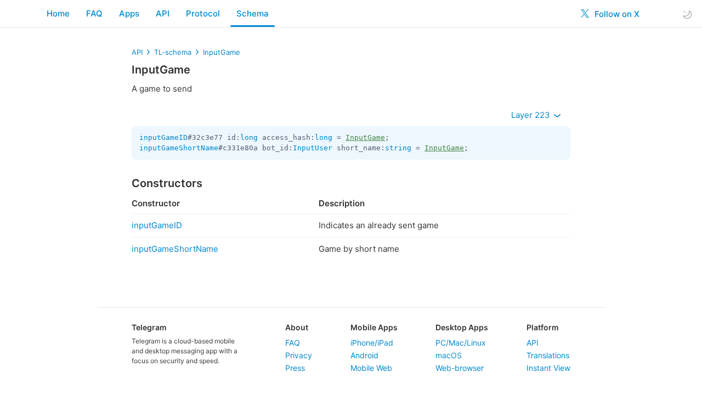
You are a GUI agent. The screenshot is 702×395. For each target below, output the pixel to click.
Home (58, 13)
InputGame (221, 52)
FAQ (94, 13)
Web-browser (459, 368)
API (162, 13)
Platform (542, 327)
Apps (129, 13)
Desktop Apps (461, 327)
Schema (252, 13)
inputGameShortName (178, 148)
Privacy (298, 355)
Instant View (548, 368)
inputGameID (163, 137)
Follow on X (615, 14)
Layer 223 (531, 115)
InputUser (312, 148)
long (249, 137)
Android (364, 355)
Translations (547, 355)
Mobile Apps (374, 327)
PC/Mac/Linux (460, 342)
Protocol (203, 13)
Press (295, 368)
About (296, 327)
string (398, 148)
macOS (448, 355)
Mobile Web (371, 368)
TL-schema (172, 52)
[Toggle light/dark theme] (687, 14)
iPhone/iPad (371, 342)
